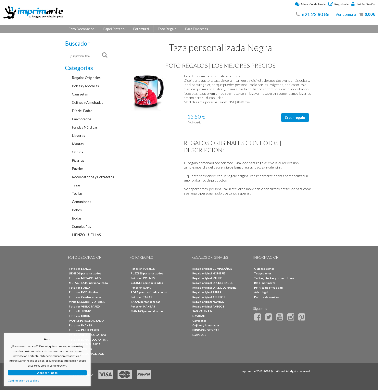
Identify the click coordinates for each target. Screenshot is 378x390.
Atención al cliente (313, 4)
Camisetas (80, 94)
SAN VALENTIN (202, 311)
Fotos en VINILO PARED (84, 306)
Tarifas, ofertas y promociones (274, 278)
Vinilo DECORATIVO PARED (87, 301)
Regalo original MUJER (207, 278)
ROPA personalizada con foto (150, 292)
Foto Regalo (167, 29)
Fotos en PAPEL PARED (84, 330)
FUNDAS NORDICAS (205, 330)
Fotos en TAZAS (141, 297)
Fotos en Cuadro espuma (85, 297)
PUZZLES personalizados (147, 273)
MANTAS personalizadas (147, 311)
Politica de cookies (266, 297)
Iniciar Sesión (366, 4)
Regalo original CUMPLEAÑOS (212, 268)
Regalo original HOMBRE (208, 273)
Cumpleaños (81, 226)
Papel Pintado (113, 29)
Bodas (77, 218)
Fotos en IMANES (80, 325)
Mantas (78, 144)
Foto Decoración (81, 29)
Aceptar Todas (47, 372)
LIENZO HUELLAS (86, 235)
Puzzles (77, 168)
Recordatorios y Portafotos (93, 177)
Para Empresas (196, 29)
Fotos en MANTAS (143, 306)
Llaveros (78, 135)
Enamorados (81, 119)
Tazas (76, 185)
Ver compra (345, 14)
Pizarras (78, 160)
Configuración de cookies (23, 380)
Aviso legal (261, 292)
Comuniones (81, 201)
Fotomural (141, 29)
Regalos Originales (86, 77)
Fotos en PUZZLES (143, 268)
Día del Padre (82, 110)
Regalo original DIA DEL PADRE (212, 282)
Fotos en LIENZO (80, 268)
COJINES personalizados (147, 282)
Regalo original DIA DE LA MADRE (214, 287)
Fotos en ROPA (141, 287)
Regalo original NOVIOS (208, 301)
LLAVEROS (199, 334)
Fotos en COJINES (143, 278)
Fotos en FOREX (79, 287)
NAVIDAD (198, 316)
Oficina (77, 152)
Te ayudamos (262, 273)
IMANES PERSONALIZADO (86, 320)
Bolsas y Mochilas (85, 86)
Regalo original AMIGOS (208, 306)
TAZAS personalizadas (145, 301)
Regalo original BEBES (206, 292)
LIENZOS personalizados (85, 273)
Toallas (77, 193)
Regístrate (341, 4)
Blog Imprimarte (264, 282)
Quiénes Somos (264, 268)
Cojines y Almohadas (87, 102)
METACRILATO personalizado (88, 282)
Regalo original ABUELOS (208, 297)
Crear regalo (295, 117)
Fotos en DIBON (79, 316)
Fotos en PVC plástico (83, 292)
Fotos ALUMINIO (80, 311)
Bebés (77, 210)
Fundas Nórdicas (85, 127)
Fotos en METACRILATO (85, 278)
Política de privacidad (268, 287)
